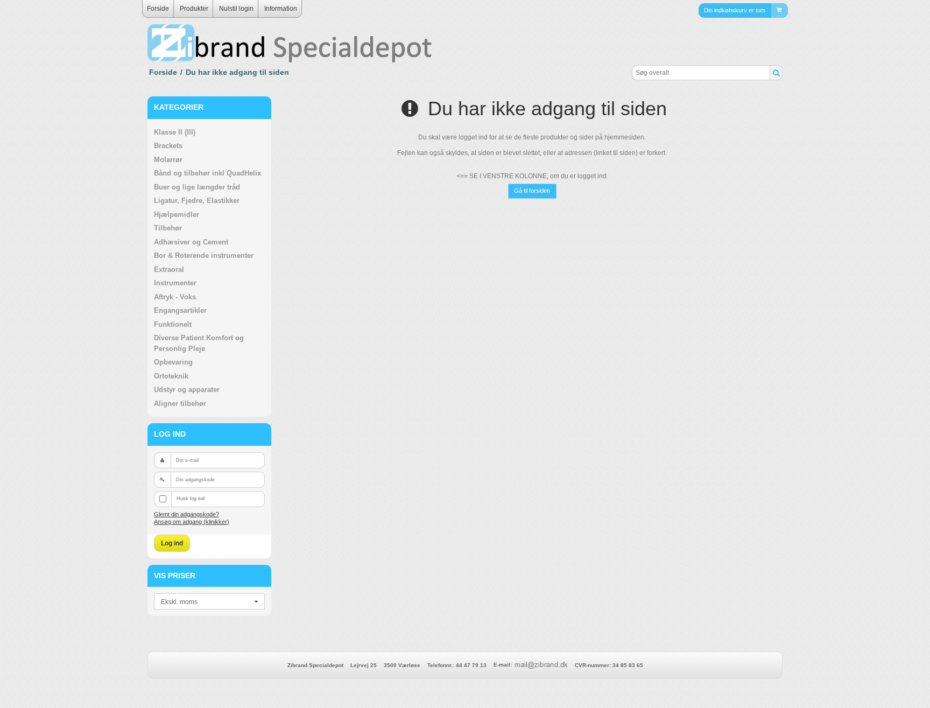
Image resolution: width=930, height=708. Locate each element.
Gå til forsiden (532, 190)
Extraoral (169, 269)
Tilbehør (168, 228)
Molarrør (168, 160)
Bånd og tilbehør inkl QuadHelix (207, 173)
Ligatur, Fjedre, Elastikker (196, 201)
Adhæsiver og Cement (191, 242)
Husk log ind (191, 498)
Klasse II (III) (174, 132)
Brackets (168, 146)
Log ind (172, 543)
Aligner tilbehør (180, 403)
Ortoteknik (171, 376)
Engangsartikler (180, 310)
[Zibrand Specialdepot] (303, 44)
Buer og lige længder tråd (197, 187)
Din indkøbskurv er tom (734, 9)
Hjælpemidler (176, 215)
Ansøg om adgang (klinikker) (191, 521)
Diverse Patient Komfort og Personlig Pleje (199, 343)
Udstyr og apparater (187, 389)
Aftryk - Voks (175, 297)
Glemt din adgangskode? (186, 514)
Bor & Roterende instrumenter (203, 255)
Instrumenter (175, 283)
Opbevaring (173, 362)
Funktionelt (173, 324)
